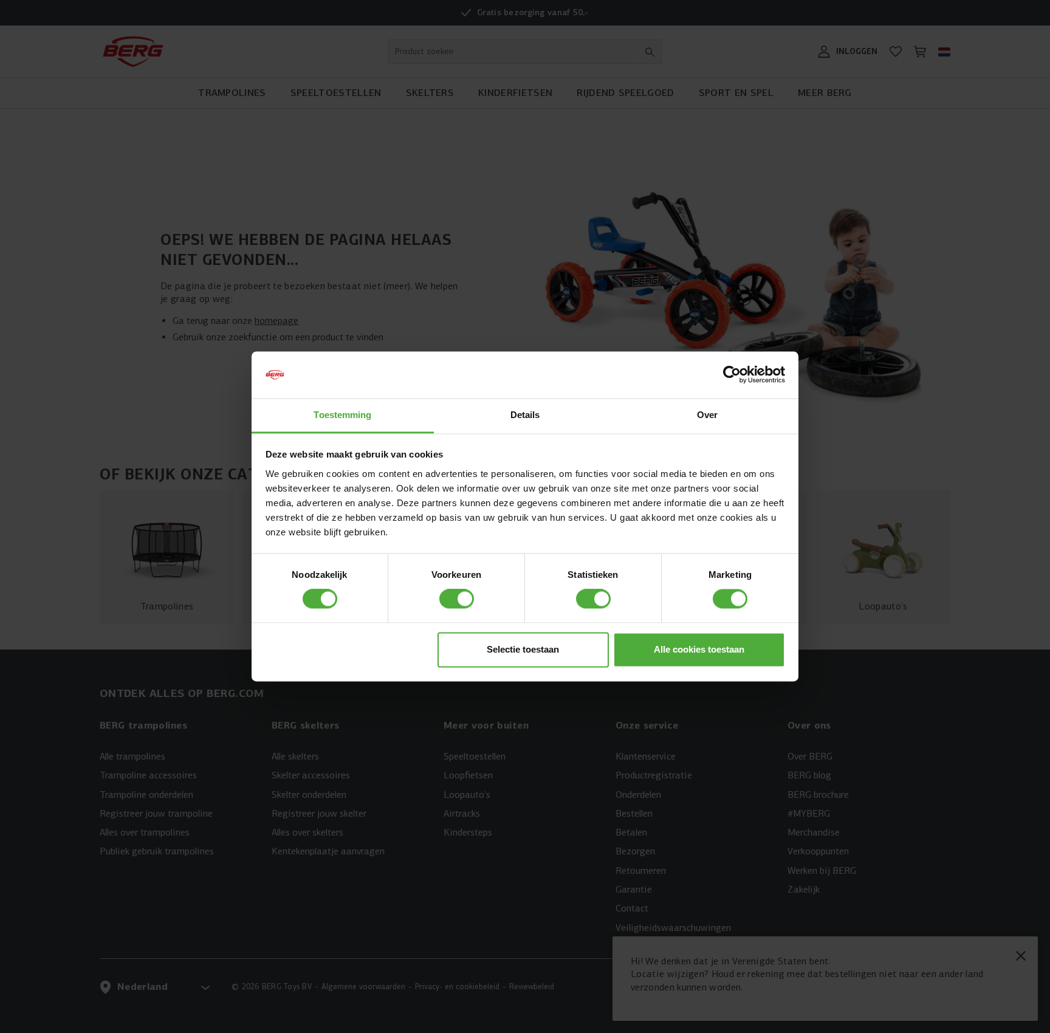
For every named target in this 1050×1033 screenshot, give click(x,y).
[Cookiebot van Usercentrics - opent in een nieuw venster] (732, 375)
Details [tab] (525, 415)
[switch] (456, 599)
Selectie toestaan (523, 649)
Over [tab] (707, 415)
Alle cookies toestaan (699, 649)
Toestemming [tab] (342, 415)
